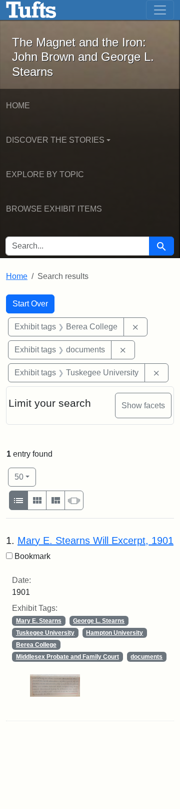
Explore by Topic (45, 174)
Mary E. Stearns (39, 620)
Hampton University (114, 632)
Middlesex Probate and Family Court (67, 656)
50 (25, 476)
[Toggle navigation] (160, 10)
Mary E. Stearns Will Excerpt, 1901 (96, 540)
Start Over (30, 303)
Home (18, 105)
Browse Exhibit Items (54, 209)
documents (146, 656)
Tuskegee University (45, 632)
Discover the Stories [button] (55, 140)
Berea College (36, 644)
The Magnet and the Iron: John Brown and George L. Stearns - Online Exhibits (31, 9)
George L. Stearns (98, 620)
